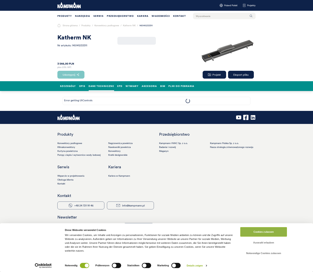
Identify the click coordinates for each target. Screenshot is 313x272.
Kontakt (179, 16)
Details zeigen (195, 265)
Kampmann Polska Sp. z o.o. (224, 143)
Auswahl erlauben (263, 242)
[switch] (116, 265)
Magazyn (164, 151)
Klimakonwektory (66, 147)
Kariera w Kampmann (119, 175)
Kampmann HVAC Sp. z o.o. (173, 143)
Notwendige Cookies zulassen (263, 253)
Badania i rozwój (167, 147)
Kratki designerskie (117, 154)
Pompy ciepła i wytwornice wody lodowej (79, 154)
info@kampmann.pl (133, 205)
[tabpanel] (188, 101)
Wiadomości (161, 16)
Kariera (143, 16)
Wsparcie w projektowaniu (70, 175)
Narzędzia (82, 16)
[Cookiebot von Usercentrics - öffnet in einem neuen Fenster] (43, 265)
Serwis (98, 16)
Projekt (216, 74)
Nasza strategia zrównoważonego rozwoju (231, 147)
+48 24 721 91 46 (83, 205)
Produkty (64, 16)
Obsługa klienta (65, 179)
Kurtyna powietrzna (67, 151)
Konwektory (114, 151)
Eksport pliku (241, 74)
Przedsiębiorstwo (120, 16)
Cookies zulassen (263, 231)
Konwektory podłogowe (69, 143)
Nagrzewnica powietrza (120, 143)
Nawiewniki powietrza (119, 147)
